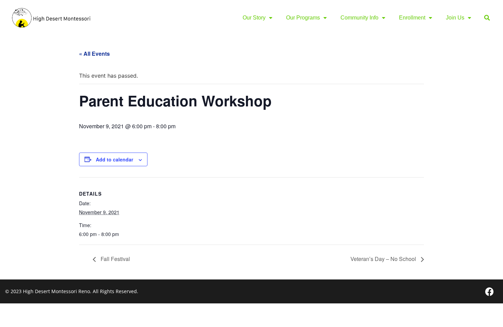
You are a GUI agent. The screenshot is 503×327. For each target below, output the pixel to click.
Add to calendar (114, 159)
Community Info (359, 18)
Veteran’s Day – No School (383, 259)
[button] (487, 18)
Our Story (254, 18)
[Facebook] (489, 291)
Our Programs (303, 18)
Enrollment (412, 18)
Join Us (455, 18)
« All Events (94, 53)
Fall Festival (114, 259)
